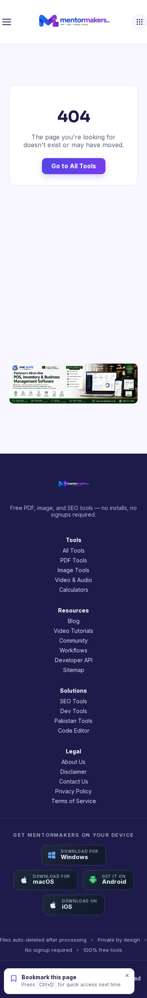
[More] (139, 21)
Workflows (73, 650)
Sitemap (73, 670)
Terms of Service (73, 801)
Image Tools (73, 570)
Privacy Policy (73, 791)
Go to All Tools (73, 166)
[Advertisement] (73, 274)
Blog (74, 621)
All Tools (74, 550)
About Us (73, 761)
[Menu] (6, 21)
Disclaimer (73, 771)
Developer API (74, 660)
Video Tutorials (73, 630)
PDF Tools (73, 560)
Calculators (73, 589)
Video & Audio (73, 579)
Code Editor (73, 730)
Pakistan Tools (73, 720)
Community (73, 640)
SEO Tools (73, 701)
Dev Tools (73, 711)
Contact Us (73, 781)
